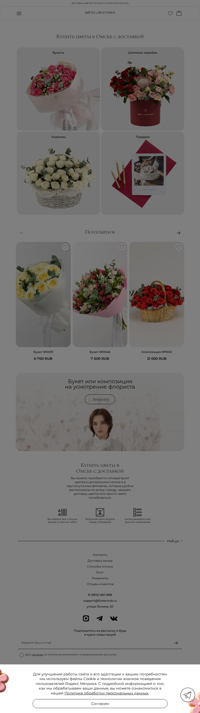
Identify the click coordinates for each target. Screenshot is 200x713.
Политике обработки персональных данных (106, 693)
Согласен (100, 703)
